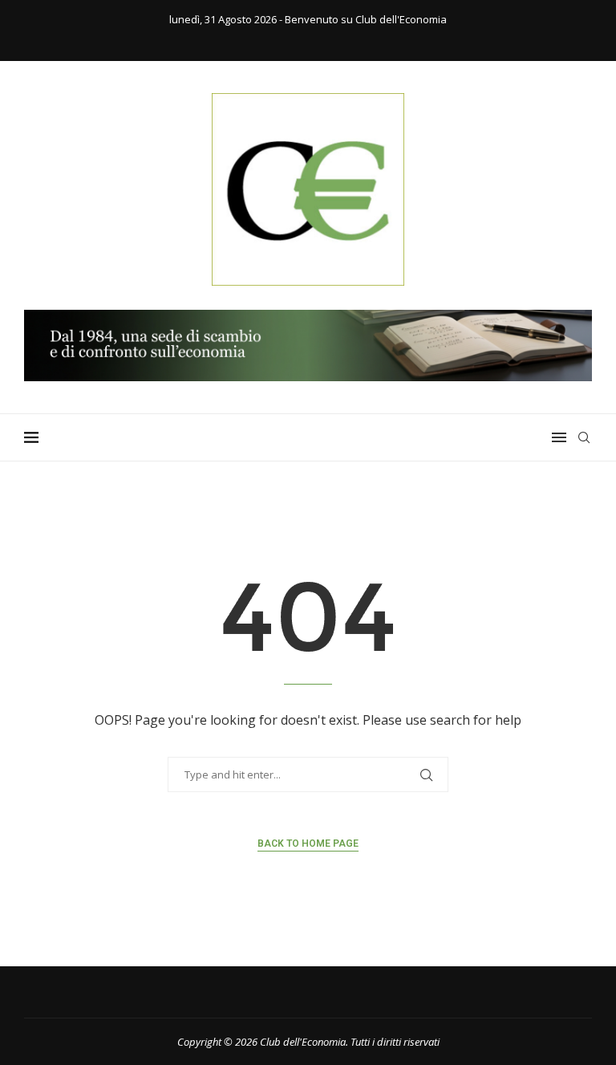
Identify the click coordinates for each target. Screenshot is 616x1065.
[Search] (584, 437)
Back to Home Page (308, 843)
